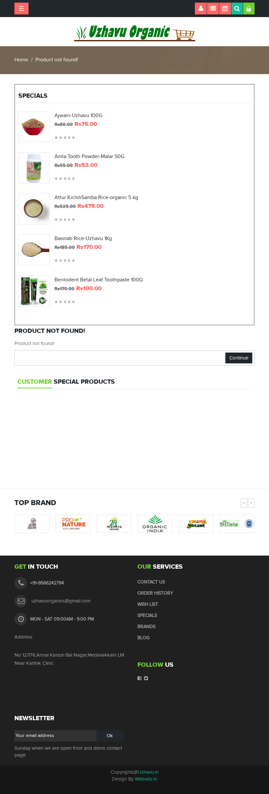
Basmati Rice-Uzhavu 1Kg (83, 239)
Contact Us (151, 582)
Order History (155, 593)
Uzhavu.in (148, 772)
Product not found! (56, 60)
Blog (143, 638)
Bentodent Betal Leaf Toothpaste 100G (98, 280)
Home (21, 60)
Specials (147, 615)
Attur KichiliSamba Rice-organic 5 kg (96, 198)
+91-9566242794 (47, 583)
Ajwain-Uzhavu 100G (78, 116)
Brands (146, 626)
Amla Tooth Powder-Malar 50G (89, 157)
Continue (238, 358)
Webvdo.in (146, 779)
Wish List (147, 604)
